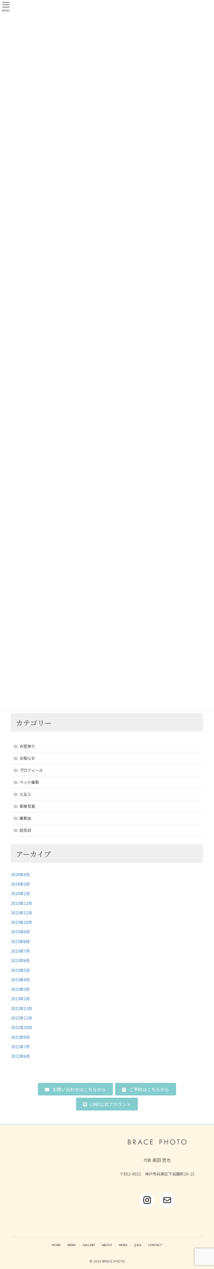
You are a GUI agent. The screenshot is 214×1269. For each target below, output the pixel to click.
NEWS (123, 1244)
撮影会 (25, 818)
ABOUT (107, 1244)
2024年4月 (20, 874)
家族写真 (27, 806)
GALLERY (88, 1244)
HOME (56, 1244)
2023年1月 (20, 998)
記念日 (25, 830)
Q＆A (137, 1244)
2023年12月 (21, 903)
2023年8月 (20, 941)
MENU (71, 1244)
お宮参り (27, 746)
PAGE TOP (204, 1225)
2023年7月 (20, 951)
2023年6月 (20, 960)
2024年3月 (20, 884)
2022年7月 (20, 1046)
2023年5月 (20, 970)
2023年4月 (20, 979)
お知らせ (27, 758)
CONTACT (155, 1244)
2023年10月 (21, 922)
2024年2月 (20, 893)
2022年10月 (21, 1027)
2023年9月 (20, 931)
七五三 (25, 794)
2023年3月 (20, 989)
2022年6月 (20, 1056)
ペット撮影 (29, 782)
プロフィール (31, 770)
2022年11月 (21, 1018)
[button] (75, 1089)
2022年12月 (21, 1008)
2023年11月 (21, 912)
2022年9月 (20, 1037)
